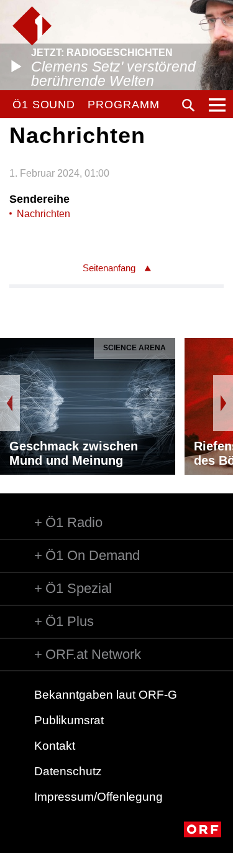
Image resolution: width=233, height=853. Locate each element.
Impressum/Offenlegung (98, 796)
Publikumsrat (69, 720)
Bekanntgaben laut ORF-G (105, 694)
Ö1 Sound (43, 104)
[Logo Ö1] (32, 25)
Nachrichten (43, 213)
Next (223, 403)
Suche (188, 105)
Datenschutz (68, 771)
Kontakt (54, 745)
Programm (123, 104)
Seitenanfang (109, 268)
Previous (10, 403)
